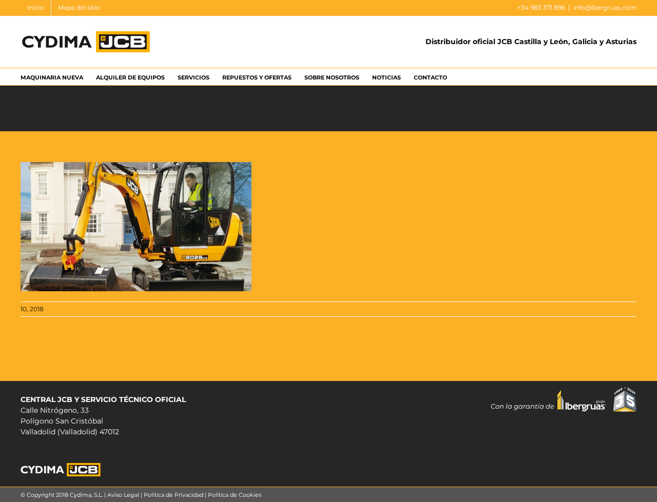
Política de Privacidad (173, 494)
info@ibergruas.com (604, 7)
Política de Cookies (234, 494)
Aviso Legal (123, 494)
